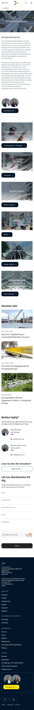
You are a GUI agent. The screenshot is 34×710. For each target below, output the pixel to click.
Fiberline (4, 595)
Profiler (4, 598)
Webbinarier (5, 641)
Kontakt (4, 656)
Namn (3, 493)
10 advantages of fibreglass (13, 145)
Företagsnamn (5, 500)
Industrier (4, 623)
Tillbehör (4, 611)
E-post (3, 514)
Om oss (4, 632)
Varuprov (4, 608)
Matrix (6, 235)
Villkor (3, 704)
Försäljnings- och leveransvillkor (12, 663)
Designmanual (6, 669)
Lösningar (4, 619)
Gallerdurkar (5, 601)
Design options (9, 264)
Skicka (17, 546)
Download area (9, 294)
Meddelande (5, 522)
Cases (3, 635)
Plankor (4, 605)
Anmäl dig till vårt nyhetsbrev (11, 645)
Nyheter (4, 638)
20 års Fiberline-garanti (9, 666)
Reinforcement (9, 205)
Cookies (17, 704)
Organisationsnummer (8, 507)
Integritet (10, 704)
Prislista (4, 648)
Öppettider (5, 660)
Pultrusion (7, 175)
